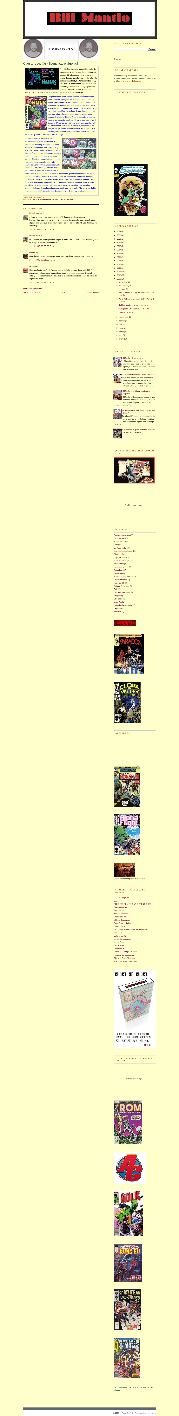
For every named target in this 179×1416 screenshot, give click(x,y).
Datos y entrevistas (41, 199)
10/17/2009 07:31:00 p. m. (42, 260)
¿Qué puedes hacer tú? (123, 576)
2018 (119, 246)
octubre (122, 289)
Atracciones (119, 570)
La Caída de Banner (122, 592)
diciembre (123, 282)
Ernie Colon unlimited (122, 923)
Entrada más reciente (31, 292)
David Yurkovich (120, 580)
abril (121, 335)
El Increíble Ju (120, 917)
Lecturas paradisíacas (123, 551)
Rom (116, 545)
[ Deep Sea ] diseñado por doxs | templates (138, 1413)
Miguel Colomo (120, 942)
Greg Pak (118, 602)
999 (115, 901)
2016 (119, 253)
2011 (119, 272)
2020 (119, 239)
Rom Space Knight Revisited (125, 952)
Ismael (32, 266)
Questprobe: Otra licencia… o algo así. (134, 309)
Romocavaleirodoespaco (124, 955)
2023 (119, 232)
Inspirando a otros (121, 567)
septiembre (124, 317)
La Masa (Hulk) (58, 199)
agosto (122, 321)
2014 (119, 261)
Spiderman (118, 573)
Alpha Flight (119, 564)
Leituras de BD (120, 936)
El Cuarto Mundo (121, 914)
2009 (119, 279)
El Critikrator (119, 910)
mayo (121, 332)
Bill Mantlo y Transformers (132, 358)
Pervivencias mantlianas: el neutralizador (138, 375)
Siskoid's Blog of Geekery (124, 958)
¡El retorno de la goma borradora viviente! (138, 430)
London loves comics (122, 939)
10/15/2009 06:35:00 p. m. (42, 246)
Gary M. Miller (119, 926)
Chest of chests (120, 907)
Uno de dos (34, 236)
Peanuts (117, 608)
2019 (119, 243)
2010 (119, 275)
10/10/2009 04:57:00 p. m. (42, 229)
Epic (116, 589)
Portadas (117, 612)
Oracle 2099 (119, 945)
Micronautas (119, 541)
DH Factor (118, 599)
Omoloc (32, 252)
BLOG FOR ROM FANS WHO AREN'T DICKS (132, 904)
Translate (118, 59)
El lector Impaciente (122, 920)
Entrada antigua (92, 292)
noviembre (123, 286)
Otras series (119, 538)
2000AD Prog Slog (121, 898)
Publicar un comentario (32, 289)
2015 (119, 257)
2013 (119, 264)
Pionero (70, 199)
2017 (119, 250)
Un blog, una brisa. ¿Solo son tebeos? (133, 305)
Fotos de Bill (119, 583)
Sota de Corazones (121, 586)
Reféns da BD (119, 949)
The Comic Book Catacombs (125, 961)
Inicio (63, 292)
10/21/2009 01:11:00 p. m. (42, 282)
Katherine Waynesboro (123, 605)
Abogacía (118, 596)
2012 (119, 268)
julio (121, 324)
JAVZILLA (118, 933)
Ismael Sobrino (35, 213)
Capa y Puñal (119, 557)
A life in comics (120, 561)
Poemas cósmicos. (126, 312)
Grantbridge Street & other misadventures (131, 929)
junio (121, 328)
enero (121, 339)
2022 (119, 235)
